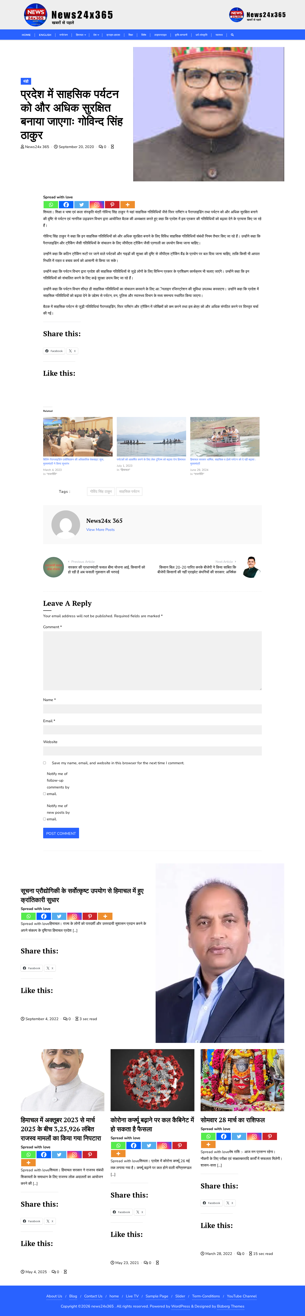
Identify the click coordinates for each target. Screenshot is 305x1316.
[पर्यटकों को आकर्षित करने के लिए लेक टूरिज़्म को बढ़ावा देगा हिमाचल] (151, 437)
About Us (54, 1296)
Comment (52, 626)
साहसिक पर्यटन (129, 491)
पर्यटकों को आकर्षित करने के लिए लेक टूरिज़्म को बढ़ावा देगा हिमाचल (151, 460)
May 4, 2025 (36, 1271)
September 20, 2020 (76, 146)
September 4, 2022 (42, 1018)
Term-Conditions (206, 1296)
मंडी (25, 81)
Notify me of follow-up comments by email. (58, 783)
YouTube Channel (242, 1296)
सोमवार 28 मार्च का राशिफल (233, 1120)
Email (49, 720)
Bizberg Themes (230, 1306)
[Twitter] (81, 204)
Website (50, 741)
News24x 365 (37, 146)
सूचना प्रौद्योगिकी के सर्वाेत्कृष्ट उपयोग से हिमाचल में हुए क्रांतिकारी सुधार (82, 895)
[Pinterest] (112, 204)
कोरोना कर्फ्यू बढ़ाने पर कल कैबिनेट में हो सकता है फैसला (152, 1124)
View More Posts (100, 529)
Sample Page (157, 1296)
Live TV (132, 1296)
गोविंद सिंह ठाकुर (101, 491)
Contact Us (93, 1296)
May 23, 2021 (127, 1262)
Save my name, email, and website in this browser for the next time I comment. (118, 762)
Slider (180, 1296)
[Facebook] (66, 204)
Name (49, 699)
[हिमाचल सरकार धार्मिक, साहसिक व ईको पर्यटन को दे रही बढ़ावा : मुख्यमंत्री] (225, 437)
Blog (73, 1296)
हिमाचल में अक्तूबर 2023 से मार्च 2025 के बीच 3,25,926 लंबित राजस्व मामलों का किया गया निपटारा (61, 1129)
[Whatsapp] (51, 204)
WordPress (180, 1306)
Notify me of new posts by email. (58, 812)
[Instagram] (97, 204)
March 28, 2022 (218, 1253)
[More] (127, 204)
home (114, 1296)
